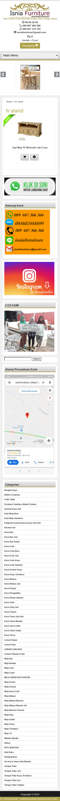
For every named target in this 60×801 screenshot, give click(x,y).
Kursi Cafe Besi (11, 551)
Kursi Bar (9, 532)
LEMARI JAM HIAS (13, 649)
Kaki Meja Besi (11, 513)
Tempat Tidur (10, 766)
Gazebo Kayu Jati (12, 509)
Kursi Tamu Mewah (13, 621)
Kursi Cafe (9, 546)
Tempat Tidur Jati (12, 771)
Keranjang (28, 45)
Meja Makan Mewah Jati (15, 705)
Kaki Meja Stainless (13, 518)
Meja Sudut (9, 719)
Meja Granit (9, 682)
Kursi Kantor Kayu (13, 570)
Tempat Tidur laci (12, 780)
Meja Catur (9, 673)
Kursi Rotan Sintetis (13, 598)
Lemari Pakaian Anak (14, 654)
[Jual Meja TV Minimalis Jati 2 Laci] (29, 129)
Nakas (7, 743)
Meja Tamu (9, 724)
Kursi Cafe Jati (11, 556)
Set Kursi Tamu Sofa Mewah (17, 761)
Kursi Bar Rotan (12, 542)
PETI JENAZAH (11, 747)
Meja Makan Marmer (14, 701)
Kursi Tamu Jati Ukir (14, 616)
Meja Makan (10, 696)
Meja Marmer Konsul (14, 710)
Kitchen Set (9, 527)
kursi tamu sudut (12, 626)
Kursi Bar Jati (11, 537)
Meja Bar (8, 658)
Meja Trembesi (11, 729)
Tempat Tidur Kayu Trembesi (18, 776)
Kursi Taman (10, 612)
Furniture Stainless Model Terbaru (20, 504)
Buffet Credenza (12, 495)
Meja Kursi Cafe (12, 691)
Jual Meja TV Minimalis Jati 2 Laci (30, 147)
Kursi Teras (9, 635)
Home (9, 101)
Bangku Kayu (10, 490)
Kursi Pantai (10, 588)
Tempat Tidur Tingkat (14, 785)
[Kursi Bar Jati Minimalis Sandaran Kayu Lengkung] (27, 77)
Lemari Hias (10, 645)
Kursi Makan (10, 579)
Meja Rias (9, 715)
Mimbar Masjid (11, 738)
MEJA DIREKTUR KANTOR (17, 677)
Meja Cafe (9, 668)
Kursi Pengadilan (12, 593)
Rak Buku (9, 752)
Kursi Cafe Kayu (12, 560)
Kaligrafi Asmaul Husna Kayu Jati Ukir (22, 523)
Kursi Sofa (9, 602)
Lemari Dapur (10, 640)
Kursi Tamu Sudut (12, 630)
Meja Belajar (10, 663)
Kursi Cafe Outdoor (13, 565)
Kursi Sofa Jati (11, 607)
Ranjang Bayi (10, 757)
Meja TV (8, 733)
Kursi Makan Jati (12, 584)
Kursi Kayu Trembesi (14, 574)
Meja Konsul (10, 687)
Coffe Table (9, 499)
